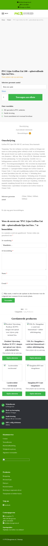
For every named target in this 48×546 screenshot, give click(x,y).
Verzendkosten (7, 442)
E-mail (5, 283)
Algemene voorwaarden (10, 452)
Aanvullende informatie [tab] (24, 130)
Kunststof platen (8, 486)
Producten (30, 312)
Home (3, 20)
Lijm (25, 312)
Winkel (9, 20)
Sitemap (20, 539)
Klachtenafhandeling (9, 445)
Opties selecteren (12, 358)
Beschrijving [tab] (24, 126)
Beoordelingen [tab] (24, 133)
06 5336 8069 (9, 521)
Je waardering (7, 240)
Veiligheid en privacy (9, 449)
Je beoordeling (7, 251)
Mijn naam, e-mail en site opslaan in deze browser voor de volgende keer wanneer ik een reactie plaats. (23, 295)
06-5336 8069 (25, 5)
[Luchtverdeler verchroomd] (12, 372)
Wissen (4, 91)
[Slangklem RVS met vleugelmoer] (35, 372)
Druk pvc (5, 483)
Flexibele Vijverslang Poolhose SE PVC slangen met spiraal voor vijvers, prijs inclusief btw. (12, 345)
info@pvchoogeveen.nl (25, 2)
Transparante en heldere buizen (12, 493)
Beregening (6, 476)
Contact (5, 438)
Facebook (7, 505)
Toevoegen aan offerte (25, 97)
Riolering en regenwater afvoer (12, 490)
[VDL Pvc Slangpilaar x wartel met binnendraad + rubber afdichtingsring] (35, 331)
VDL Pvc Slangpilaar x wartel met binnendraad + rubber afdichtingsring (35, 344)
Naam (4, 273)
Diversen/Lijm (7, 479)
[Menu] (3, 14)
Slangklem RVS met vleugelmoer (35, 384)
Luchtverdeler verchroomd (12, 384)
